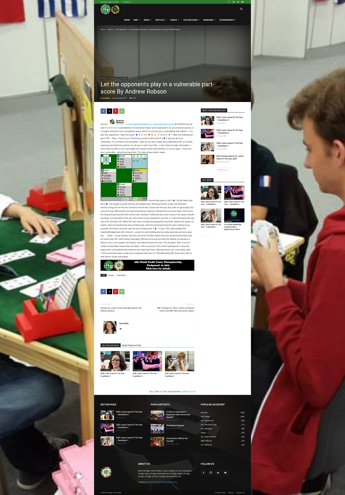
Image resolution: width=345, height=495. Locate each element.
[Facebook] (229, 2)
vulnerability (121, 275)
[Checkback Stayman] (157, 429)
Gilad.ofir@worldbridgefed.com (163, 482)
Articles (159, 20)
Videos (173, 20)
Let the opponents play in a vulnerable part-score (150, 124)
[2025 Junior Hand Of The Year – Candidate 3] (115, 361)
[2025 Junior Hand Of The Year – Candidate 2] (147, 361)
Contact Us (127, 2)
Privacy (231, 492)
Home (127, 20)
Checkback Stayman (175, 425)
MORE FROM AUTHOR (131, 345)
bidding (111, 275)
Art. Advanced (121, 29)
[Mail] (238, 2)
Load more (222, 169)
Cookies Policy (220, 492)
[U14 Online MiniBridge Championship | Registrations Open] (234, 215)
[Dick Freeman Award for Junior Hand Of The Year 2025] (207, 159)
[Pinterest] (115, 111)
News (146, 20)
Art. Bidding (123, 78)
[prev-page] (102, 381)
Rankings (208, 20)
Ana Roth (106, 98)
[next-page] (106, 381)
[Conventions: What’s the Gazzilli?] (157, 441)
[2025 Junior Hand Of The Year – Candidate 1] (179, 361)
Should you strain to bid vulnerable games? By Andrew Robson (121, 309)
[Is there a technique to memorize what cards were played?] (157, 415)
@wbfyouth (188, 391)
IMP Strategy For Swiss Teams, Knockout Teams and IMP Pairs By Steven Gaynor (175, 309)
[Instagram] (234, 2)
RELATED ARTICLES (110, 345)
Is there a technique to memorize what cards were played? (178, 414)
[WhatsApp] (122, 111)
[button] (241, 9)
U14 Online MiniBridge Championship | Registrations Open (232, 226)
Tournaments (226, 20)
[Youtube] (242, 2)
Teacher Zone (190, 20)
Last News (228, 221)
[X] (109, 111)
